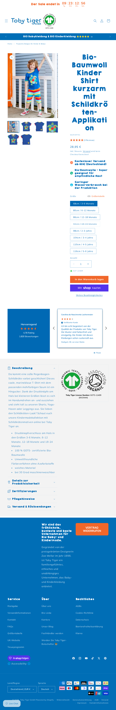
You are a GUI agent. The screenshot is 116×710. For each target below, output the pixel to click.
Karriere (46, 619)
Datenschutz (82, 619)
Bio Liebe (46, 613)
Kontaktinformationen (99, 703)
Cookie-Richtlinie (84, 613)
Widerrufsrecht (63, 700)
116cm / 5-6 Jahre (83, 251)
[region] (80, 328)
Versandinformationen (19, 613)
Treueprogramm (16, 647)
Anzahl (73, 258)
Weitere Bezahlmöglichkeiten (89, 295)
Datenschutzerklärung (82, 700)
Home (10, 44)
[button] (6, 21)
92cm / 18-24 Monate (86, 223)
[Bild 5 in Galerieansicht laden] (13, 140)
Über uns (46, 606)
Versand (86, 151)
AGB (96, 700)
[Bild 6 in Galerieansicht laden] (26, 140)
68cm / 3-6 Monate (83, 203)
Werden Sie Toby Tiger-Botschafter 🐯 (54, 642)
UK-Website (14, 640)
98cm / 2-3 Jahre (82, 230)
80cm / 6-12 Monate (84, 210)
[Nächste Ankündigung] (110, 36)
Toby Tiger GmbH (28, 700)
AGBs (79, 606)
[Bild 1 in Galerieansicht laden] (13, 127)
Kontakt (12, 619)
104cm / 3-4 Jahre (83, 237)
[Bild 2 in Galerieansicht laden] (26, 127)
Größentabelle (15, 633)
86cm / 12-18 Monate (85, 217)
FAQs (10, 626)
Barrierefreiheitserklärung (89, 626)
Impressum (82, 703)
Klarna (79, 633)
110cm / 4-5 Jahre (83, 244)
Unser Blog (47, 626)
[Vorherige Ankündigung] (6, 36)
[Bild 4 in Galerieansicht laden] (52, 127)
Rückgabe (13, 606)
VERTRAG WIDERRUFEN (92, 529)
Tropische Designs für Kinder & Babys (31, 44)
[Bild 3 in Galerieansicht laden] (39, 127)
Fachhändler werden (52, 633)
